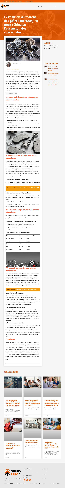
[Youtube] (30, 480)
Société (49, 6)
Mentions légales (42, 483)
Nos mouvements (33, 483)
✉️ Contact (61, 6)
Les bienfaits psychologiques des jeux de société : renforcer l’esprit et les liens (52, 445)
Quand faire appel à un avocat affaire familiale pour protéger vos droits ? (32, 402)
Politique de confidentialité (54, 483)
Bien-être (30, 6)
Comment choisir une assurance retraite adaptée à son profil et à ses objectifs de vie (52, 402)
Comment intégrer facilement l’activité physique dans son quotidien (53, 68)
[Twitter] (27, 480)
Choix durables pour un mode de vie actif (31, 441)
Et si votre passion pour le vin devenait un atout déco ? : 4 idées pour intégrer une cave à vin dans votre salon (13, 403)
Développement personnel (40, 6)
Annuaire (44, 478)
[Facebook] (24, 480)
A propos (55, 6)
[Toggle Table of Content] (15, 93)
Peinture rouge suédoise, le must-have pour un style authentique (13, 446)
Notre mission (45, 474)
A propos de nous (46, 471)
